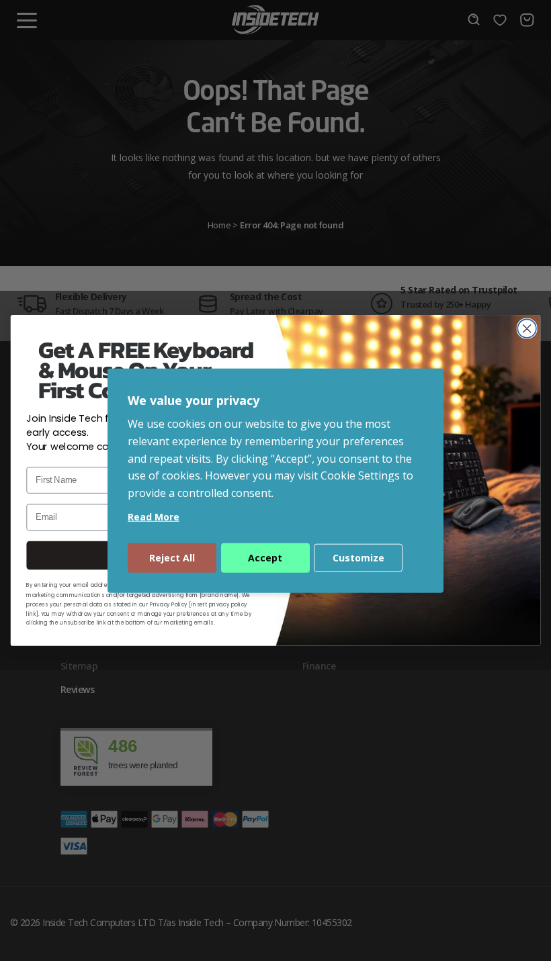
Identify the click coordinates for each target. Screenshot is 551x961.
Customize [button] (358, 557)
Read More (153, 516)
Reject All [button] (172, 557)
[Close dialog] (526, 329)
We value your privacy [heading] (193, 400)
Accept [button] (265, 557)
